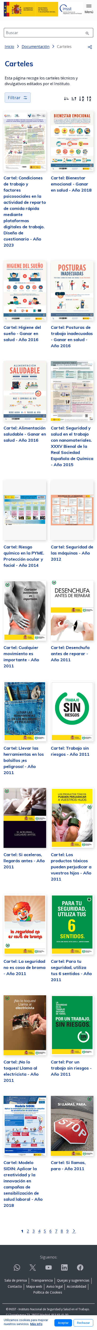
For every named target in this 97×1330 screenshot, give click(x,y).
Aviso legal (54, 1286)
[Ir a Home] (43, 9)
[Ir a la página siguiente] (74, 1230)
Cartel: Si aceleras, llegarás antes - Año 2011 (24, 861)
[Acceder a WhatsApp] (17, 1269)
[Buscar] (87, 32)
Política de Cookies (47, 1292)
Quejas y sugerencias (73, 1280)
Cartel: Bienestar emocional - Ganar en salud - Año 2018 (71, 184)
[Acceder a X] (32, 1269)
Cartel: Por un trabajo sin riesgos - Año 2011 (71, 1068)
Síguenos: (48, 1257)
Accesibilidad (76, 1286)
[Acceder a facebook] (80, 1269)
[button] (89, 9)
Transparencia (42, 1280)
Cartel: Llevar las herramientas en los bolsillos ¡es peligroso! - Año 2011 (24, 760)
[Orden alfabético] (81, 99)
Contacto (15, 1286)
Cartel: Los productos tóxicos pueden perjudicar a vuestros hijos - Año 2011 (71, 867)
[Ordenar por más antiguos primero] (74, 99)
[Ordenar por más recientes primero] (66, 99)
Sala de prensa (15, 1280)
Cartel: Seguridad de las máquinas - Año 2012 (72, 553)
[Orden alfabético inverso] (89, 99)
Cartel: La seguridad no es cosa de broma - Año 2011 (24, 967)
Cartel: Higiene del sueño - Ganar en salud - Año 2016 (22, 333)
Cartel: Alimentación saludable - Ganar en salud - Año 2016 (25, 434)
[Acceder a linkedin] (64, 1269)
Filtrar (14, 97)
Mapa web (34, 1286)
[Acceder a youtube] (48, 1269)
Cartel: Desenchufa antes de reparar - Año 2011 (70, 653)
